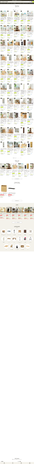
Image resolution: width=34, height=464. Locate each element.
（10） (15, 217)
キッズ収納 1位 (19, 163)
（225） (11, 81)
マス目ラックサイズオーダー (25, 3)
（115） (4, 37)
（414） (4, 174)
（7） (21, 217)
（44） (17, 152)
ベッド (6, 249)
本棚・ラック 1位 (7, 163)
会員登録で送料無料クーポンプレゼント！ (17, 0)
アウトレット (5, 3)
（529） (11, 22)
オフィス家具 (11, 249)
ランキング (1, 3)
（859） (11, 66)
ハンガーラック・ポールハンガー (19, 242)
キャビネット (30, 234)
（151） (24, 154)
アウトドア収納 (17, 249)
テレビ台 (12, 3)
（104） (11, 153)
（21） (31, 80)
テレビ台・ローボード (9, 234)
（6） (9, 217)
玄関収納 (25, 234)
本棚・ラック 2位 (31, 163)
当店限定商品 (14, 3)
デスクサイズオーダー (31, 3)
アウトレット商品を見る (17, 222)
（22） (17, 108)
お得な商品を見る (17, 200)
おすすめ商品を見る (17, 178)
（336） (11, 52)
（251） (11, 37)
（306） (24, 37)
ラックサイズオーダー (19, 3)
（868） (22, 175)
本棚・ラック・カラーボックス (3, 235)
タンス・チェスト (19, 234)
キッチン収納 (14, 234)
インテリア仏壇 (22, 249)
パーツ (27, 249)
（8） (3, 196)
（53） (31, 51)
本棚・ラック (8, 3)
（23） (4, 139)
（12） (4, 124)
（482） (4, 50)
